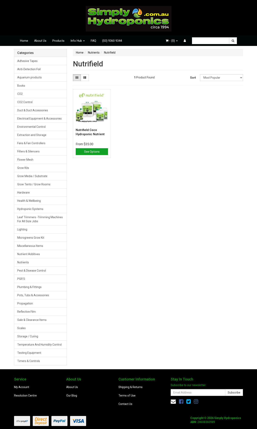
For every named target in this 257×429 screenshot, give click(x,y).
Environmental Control (31, 126)
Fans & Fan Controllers (31, 143)
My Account (21, 387)
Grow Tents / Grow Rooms (33, 184)
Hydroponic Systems (30, 209)
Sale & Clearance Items (32, 319)
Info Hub (76, 41)
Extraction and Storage (31, 135)
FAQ (93, 41)
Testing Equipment (29, 352)
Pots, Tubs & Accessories (33, 295)
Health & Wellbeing (29, 200)
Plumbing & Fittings (29, 287)
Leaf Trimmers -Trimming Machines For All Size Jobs (40, 219)
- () (172, 41)
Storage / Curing (27, 336)
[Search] (233, 40)
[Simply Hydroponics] (128, 17)
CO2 (20, 93)
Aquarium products (29, 77)
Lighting (22, 229)
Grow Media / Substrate (32, 176)
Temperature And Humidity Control (39, 344)
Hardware (23, 192)
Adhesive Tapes (27, 61)
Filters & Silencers (28, 151)
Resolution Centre (25, 395)
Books (21, 85)
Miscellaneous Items (30, 245)
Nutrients (23, 262)
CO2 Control (25, 102)
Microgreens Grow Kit (30, 237)
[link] (181, 402)
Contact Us (125, 404)
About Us (40, 41)
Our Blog (71, 395)
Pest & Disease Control (31, 270)
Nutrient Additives (28, 254)
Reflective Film (26, 311)
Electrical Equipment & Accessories (39, 118)
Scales (21, 328)
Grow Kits (23, 167)
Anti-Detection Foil (29, 69)
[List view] (85, 77)
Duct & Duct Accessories (32, 110)
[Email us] (173, 402)
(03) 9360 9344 (112, 41)
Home (24, 41)
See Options (92, 151)
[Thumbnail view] (77, 77)
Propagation (25, 303)
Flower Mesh (25, 159)
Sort (193, 77)
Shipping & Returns (130, 387)
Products (58, 41)
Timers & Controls (28, 361)
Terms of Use (127, 395)
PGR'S (21, 278)
